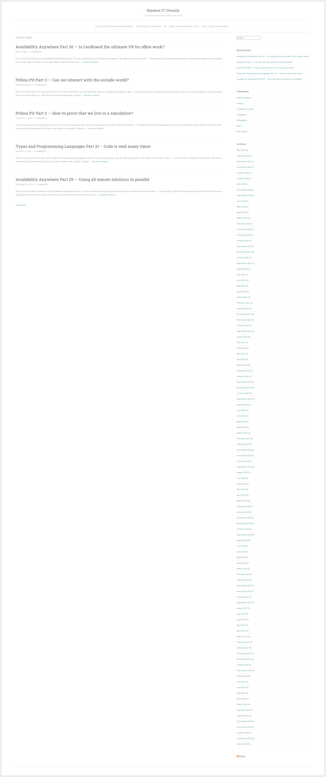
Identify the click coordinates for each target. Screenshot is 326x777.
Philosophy (242, 131)
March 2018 (242, 568)
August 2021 (242, 336)
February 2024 (243, 223)
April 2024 (241, 212)
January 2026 (243, 155)
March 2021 (242, 365)
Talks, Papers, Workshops (215, 26)
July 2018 (241, 546)
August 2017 (242, 608)
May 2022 (241, 285)
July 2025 (241, 184)
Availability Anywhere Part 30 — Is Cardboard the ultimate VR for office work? (90, 46)
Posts (242, 756)
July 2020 (241, 410)
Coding (240, 103)
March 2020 (242, 433)
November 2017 (244, 591)
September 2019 (244, 467)
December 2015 (244, 721)
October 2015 (243, 732)
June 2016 (241, 687)
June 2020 (241, 416)
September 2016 (244, 670)
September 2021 (244, 331)
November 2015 (244, 727)
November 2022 (244, 252)
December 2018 (244, 517)
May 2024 (241, 206)
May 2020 (241, 421)
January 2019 (243, 512)
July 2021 (241, 342)
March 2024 (242, 218)
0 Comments (36, 52)
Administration (244, 97)
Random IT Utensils (163, 10)
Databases (241, 114)
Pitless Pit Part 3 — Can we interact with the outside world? (72, 80)
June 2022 (241, 280)
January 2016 (243, 715)
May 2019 (241, 489)
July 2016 (241, 681)
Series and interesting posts (184, 26)
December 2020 (244, 382)
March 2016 (242, 704)
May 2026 (241, 150)
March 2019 (242, 500)
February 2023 (243, 235)
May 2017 (241, 625)
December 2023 (244, 229)
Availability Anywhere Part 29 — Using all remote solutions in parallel (82, 179)
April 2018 (241, 563)
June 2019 (241, 483)
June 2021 (241, 348)
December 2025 (244, 161)
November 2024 (244, 189)
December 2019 (244, 450)
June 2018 (241, 551)
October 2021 (243, 325)
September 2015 (244, 738)
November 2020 (244, 387)
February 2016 (243, 710)
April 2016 (241, 698)
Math (239, 126)
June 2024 (241, 201)
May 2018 (241, 557)
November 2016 (244, 659)
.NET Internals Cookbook (148, 26)
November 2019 (244, 455)
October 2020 (243, 393)
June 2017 (241, 619)
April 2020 (241, 427)
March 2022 (242, 297)
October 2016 (243, 664)
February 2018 (243, 574)
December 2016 (244, 653)
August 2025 (242, 178)
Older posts (21, 205)
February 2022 (243, 303)
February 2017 (243, 642)
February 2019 (243, 506)
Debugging (242, 120)
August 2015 (242, 744)
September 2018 (244, 534)
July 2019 (241, 478)
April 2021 (241, 359)
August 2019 (242, 472)
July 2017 (241, 614)
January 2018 (243, 580)
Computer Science (245, 109)
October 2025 (243, 172)
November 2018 (244, 523)
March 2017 (242, 636)
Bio (165, 26)
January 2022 (243, 308)
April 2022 (241, 291)
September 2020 (244, 399)
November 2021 (244, 319)
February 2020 (243, 438)
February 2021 (243, 370)
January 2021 (243, 376)
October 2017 (243, 597)
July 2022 (241, 274)
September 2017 (244, 602)
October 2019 (243, 461)
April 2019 (241, 495)
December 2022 (244, 246)
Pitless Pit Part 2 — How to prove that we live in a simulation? (74, 113)
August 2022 (242, 269)
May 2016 (241, 693)
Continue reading (90, 62)
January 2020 (243, 444)
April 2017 (241, 630)
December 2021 (244, 314)
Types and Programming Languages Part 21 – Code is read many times (83, 146)
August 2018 (242, 540)
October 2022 (243, 257)
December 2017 (244, 585)
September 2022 (244, 263)
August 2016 (242, 676)
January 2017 (243, 647)
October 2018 (243, 529)
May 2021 (241, 353)
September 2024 (244, 195)
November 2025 (244, 167)
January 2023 (243, 240)
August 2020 (242, 404)
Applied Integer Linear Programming (114, 26)
